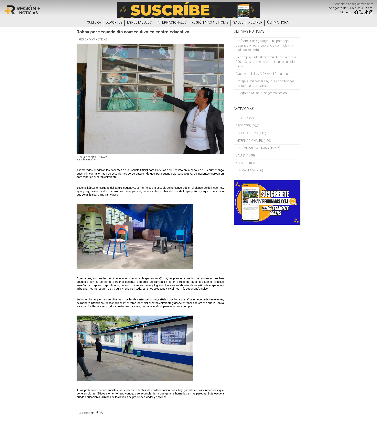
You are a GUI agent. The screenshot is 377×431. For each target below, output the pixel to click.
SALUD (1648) (245, 155)
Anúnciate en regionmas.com (353, 4)
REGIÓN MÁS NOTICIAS (210, 22)
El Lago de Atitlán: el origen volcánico (261, 93)
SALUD (238, 22)
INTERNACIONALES (172, 22)
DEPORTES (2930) (248, 126)
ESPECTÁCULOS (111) (251, 133)
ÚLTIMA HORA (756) (249, 170)
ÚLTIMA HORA (278, 22)
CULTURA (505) (246, 118)
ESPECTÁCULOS (139, 22)
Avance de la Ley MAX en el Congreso (262, 74)
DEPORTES (114, 22)
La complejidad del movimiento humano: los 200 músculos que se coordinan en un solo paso (266, 61)
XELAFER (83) (245, 163)
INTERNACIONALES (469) (253, 141)
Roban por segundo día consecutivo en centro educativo (133, 31)
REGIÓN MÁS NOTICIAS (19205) (258, 148)
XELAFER (255, 22)
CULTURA (94, 22)
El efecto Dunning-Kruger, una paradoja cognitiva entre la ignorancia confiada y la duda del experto (264, 45)
